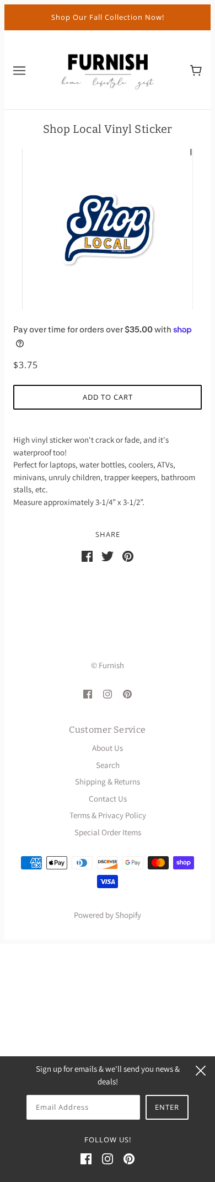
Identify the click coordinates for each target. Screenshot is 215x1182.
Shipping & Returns (107, 781)
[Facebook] (86, 1158)
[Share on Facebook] (87, 555)
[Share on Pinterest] (127, 555)
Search (108, 765)
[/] (107, 68)
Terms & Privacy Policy (107, 815)
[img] (88, 693)
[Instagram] (107, 1158)
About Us (107, 748)
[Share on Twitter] (107, 555)
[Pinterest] (129, 1158)
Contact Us (108, 798)
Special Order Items (107, 832)
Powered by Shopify (107, 915)
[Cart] (196, 69)
